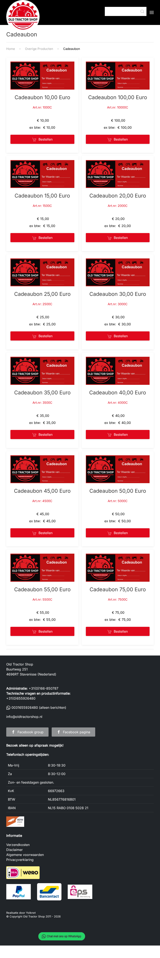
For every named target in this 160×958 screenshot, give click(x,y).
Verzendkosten (18, 845)
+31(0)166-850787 (43, 688)
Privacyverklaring (20, 860)
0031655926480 (24, 707)
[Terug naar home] (23, 16)
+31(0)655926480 (20, 698)
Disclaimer (14, 850)
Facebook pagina (76, 732)
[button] (152, 12)
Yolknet (31, 912)
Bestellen (45, 139)
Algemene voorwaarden (25, 855)
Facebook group (31, 732)
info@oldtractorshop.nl (24, 717)
